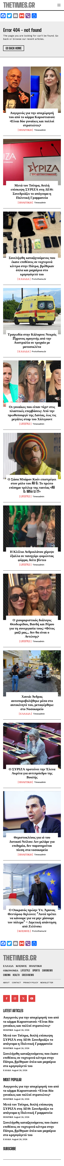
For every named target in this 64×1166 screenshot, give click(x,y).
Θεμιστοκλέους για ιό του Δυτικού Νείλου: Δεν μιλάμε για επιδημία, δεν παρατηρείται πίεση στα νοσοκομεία (32, 843)
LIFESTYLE (25, 424)
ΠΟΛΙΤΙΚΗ (25, 130)
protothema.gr (39, 279)
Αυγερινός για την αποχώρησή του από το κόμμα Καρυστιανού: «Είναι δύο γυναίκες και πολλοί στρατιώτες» (32, 119)
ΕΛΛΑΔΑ (24, 279)
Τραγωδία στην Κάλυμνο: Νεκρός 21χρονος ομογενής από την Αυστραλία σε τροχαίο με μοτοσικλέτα (32, 340)
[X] (23, 998)
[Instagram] (14, 998)
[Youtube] (31, 998)
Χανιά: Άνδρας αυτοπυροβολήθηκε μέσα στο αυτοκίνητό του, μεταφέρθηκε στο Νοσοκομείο (32, 702)
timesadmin (40, 130)
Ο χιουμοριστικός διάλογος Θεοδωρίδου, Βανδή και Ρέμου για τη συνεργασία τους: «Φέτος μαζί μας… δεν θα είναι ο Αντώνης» (32, 628)
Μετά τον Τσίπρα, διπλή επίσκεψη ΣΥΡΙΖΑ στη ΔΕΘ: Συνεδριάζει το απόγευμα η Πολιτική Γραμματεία (32, 191)
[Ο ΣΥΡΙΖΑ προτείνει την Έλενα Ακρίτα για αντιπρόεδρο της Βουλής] (32, 746)
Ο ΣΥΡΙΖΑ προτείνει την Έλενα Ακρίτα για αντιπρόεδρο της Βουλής (32, 773)
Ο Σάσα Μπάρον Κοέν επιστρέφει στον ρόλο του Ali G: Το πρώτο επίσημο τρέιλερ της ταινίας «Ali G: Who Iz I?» (32, 485)
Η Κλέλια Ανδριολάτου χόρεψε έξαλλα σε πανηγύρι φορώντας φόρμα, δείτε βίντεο (32, 555)
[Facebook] (6, 998)
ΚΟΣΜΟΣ (24, 931)
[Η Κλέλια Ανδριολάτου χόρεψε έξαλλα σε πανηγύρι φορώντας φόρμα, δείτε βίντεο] (32, 528)
